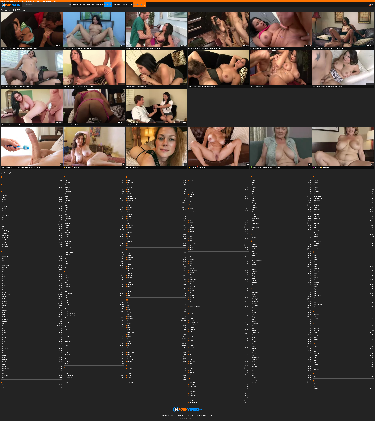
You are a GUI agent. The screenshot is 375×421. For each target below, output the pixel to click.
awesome (32, 247)
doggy (94, 304)
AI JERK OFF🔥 (140, 5)
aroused (32, 222)
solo (281, 373)
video (344, 332)
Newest (82, 5)
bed (32, 283)
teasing (344, 271)
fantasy (156, 187)
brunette (32, 362)
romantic (281, 271)
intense (156, 380)
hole (156, 334)
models (219, 288)
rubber (281, 280)
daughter (94, 286)
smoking (281, 362)
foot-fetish (156, 225)
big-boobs (32, 297)
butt (32, 377)
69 (32, 188)
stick (344, 207)
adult (32, 202)
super (344, 239)
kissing (219, 211)
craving (94, 234)
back (32, 258)
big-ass (32, 292)
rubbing (281, 282)
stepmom (344, 203)
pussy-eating (281, 227)
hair (156, 303)
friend (156, 239)
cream (94, 239)
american (32, 211)
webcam (344, 349)
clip (94, 205)
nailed (219, 313)
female (156, 196)
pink (281, 189)
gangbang (156, 257)
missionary (219, 279)
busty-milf (32, 375)
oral (219, 366)
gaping (156, 259)
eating (94, 336)
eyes (94, 363)
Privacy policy (180, 415)
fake (156, 180)
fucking (156, 241)
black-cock (32, 317)
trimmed (344, 302)
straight (344, 212)
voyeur (344, 339)
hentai (156, 327)
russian (281, 285)
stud (344, 225)
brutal (32, 364)
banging (32, 267)
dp (94, 320)
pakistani (219, 382)
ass (32, 229)
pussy (281, 225)
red (281, 251)
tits (344, 293)
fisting (156, 216)
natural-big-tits (219, 322)
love (219, 245)
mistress (219, 281)
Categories (90, 5)
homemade (156, 339)
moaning (219, 286)
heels (156, 325)
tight (344, 289)
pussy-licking (281, 230)
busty (32, 373)
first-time (156, 212)
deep (94, 291)
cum (94, 245)
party (219, 389)
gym (156, 295)
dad (94, 275)
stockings (344, 209)
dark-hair (94, 284)
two (344, 307)
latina (219, 222)
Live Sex (108, 5)
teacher (344, 268)
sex (281, 310)
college (94, 216)
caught (94, 189)
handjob (156, 312)
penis (219, 398)
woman (344, 365)
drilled (94, 327)
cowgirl (94, 232)
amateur (32, 206)
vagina (344, 326)
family (156, 185)
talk (344, 259)
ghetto (156, 264)
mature (219, 272)
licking (219, 229)
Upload (210, 415)
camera (32, 387)
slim (281, 350)
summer (344, 236)
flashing (156, 218)
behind (32, 285)
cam (32, 385)
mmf (219, 284)
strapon (344, 216)
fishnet (156, 214)
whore (344, 358)
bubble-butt (32, 368)
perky (281, 180)
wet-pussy (344, 353)
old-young (219, 361)
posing (281, 203)
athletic (32, 242)
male (219, 261)
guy (156, 293)
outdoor (219, 372)
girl (156, 266)
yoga (344, 386)
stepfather (344, 200)
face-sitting (94, 377)
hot (156, 345)
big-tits (32, 306)
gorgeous (156, 284)
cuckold (94, 243)
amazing (32, 208)
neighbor (219, 329)
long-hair (219, 240)
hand (156, 309)
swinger (344, 248)
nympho (219, 347)
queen (281, 237)
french (156, 236)
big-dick (32, 303)
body (32, 330)
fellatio (156, 194)
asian (32, 226)
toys (344, 300)
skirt (281, 344)
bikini (32, 308)
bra (32, 350)
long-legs (219, 243)
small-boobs (281, 357)
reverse (281, 258)
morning (219, 295)
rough (281, 276)
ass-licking (32, 233)
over (219, 375)
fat (156, 189)
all (32, 204)
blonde (32, 324)
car (94, 180)
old (219, 359)
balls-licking (32, 265)
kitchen (219, 213)
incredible (156, 368)
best (32, 288)
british (32, 357)
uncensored (344, 314)
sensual (281, 308)
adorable (32, 199)
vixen (344, 337)
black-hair (32, 321)
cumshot (94, 254)
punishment (281, 223)
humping (156, 359)
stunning (344, 230)
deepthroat (94, 293)
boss (32, 341)
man (219, 263)
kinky (219, 208)
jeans (219, 192)
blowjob (32, 326)
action (32, 197)
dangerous (94, 280)
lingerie (219, 231)
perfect (219, 400)
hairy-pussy (156, 307)
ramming (281, 244)
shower (281, 330)
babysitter (32, 256)
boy (32, 346)
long (219, 238)
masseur (219, 268)
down (94, 318)
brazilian (32, 353)
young (344, 388)
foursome (156, 232)
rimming (281, 267)
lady (219, 220)
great (156, 289)
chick (94, 198)
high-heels (156, 332)
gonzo (156, 280)
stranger (344, 214)
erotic (94, 345)
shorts (281, 326)
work (344, 367)
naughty (219, 327)
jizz (219, 197)
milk (219, 277)
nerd (219, 331)
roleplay (281, 269)
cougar (94, 227)
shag (281, 317)
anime (32, 220)
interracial (156, 382)
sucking (344, 234)
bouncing (32, 344)
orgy (219, 370)
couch (94, 225)
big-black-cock (32, 294)
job (219, 199)
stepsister (344, 205)
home (156, 336)
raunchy (281, 247)
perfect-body (219, 402)
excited (94, 352)
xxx (344, 376)
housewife (156, 350)
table (344, 255)
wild (344, 362)
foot (156, 223)
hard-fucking (156, 316)
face (94, 373)
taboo (344, 257)
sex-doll (281, 312)
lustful (219, 249)
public (281, 221)
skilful (281, 337)
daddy (94, 277)
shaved (281, 321)
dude (94, 329)
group (156, 291)
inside (156, 377)
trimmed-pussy (344, 304)
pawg (219, 393)
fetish (156, 203)
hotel (156, 348)
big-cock (32, 301)
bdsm (32, 276)
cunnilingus (94, 257)
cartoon (94, 182)
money (219, 290)
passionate (219, 391)
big (32, 290)
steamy (344, 191)
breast (32, 355)
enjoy (94, 343)
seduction (281, 306)
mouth (219, 299)
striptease (344, 221)
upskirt (344, 318)
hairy (156, 305)
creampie (94, 241)
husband (156, 361)
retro (281, 256)
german (156, 262)
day (94, 289)
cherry (94, 196)
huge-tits (156, 354)
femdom (156, 200)
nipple (219, 336)
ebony (94, 339)
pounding (281, 207)
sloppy (281, 353)
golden (156, 277)
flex (156, 221)
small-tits (281, 359)
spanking (281, 380)
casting (94, 185)
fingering (156, 207)
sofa (281, 368)
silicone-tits (281, 332)
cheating (94, 194)
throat (344, 284)
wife (344, 360)
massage (219, 266)
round (281, 278)
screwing (281, 303)
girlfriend (156, 268)
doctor (94, 302)
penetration (219, 395)
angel (32, 217)
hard (156, 314)
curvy (94, 263)
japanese (219, 188)
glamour (156, 271)
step (344, 194)
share (281, 319)
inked (156, 375)
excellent (94, 350)
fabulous (94, 371)
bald (32, 261)
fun (156, 245)
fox (156, 234)
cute (94, 266)
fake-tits (156, 182)
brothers (32, 359)
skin (281, 339)
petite (281, 182)
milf (219, 275)
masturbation (219, 270)
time (344, 291)
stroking (344, 223)
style (344, 232)
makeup (219, 259)
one (219, 363)
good (156, 282)
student (344, 227)
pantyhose (219, 387)
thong (344, 277)
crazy (94, 236)
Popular (75, 5)
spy (344, 185)
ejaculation (94, 341)
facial (94, 382)
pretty (281, 212)
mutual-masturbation (219, 306)
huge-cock (156, 352)
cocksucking (94, 212)
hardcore (156, 318)
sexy (281, 315)
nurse (219, 343)
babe (32, 254)
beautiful (32, 281)
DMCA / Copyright (167, 415)
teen (344, 273)
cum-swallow (94, 252)
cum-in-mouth (94, 248)
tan (344, 262)
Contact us (190, 415)
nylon (219, 345)
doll (94, 307)
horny (156, 343)
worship (344, 369)
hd (156, 321)
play (281, 191)
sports (344, 180)
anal (32, 213)
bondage (32, 332)
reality (281, 249)
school (281, 297)
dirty (94, 300)
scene (281, 294)
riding (281, 262)
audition (32, 244)
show (281, 328)
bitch (32, 312)
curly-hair (94, 261)
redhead (281, 253)
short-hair (281, 324)
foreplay (156, 230)
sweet (344, 245)
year (344, 384)
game (156, 255)
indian (156, 371)
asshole (32, 240)
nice (219, 334)
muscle (219, 304)
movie (219, 302)
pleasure (281, 194)
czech (94, 268)
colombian (94, 218)
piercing (281, 185)
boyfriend (32, 348)
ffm (156, 205)
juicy (219, 201)
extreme (94, 361)
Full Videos (116, 5)
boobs (32, 337)
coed (94, 214)
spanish (281, 377)
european (94, 348)
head (156, 323)
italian (219, 180)
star (344, 189)
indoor (156, 373)
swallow (344, 243)
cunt (94, 259)
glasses (156, 273)
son (281, 375)
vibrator (344, 330)
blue (32, 328)
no (219, 338)
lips (219, 234)
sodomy (281, 366)
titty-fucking (344, 295)
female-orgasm (156, 198)
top (344, 298)
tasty (344, 264)
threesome (344, 280)
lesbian (219, 227)
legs (219, 225)
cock (94, 209)
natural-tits (219, 325)
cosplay (94, 223)
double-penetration (94, 316)
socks (281, 364)
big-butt (32, 299)
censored (94, 191)
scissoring (281, 301)
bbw (32, 274)
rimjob (281, 265)
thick (344, 275)
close (94, 207)
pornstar (281, 200)
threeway (344, 282)
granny (156, 286)
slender (281, 348)
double (94, 311)
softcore (281, 371)
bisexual (32, 310)
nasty (219, 318)
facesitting (94, 380)
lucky (219, 247)
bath (32, 270)
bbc (32, 272)
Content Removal (201, 415)
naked (219, 316)
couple (94, 230)
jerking (219, 194)
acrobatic (32, 195)
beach (32, 279)
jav (219, 190)
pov (281, 209)
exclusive (94, 354)
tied (344, 286)
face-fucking (94, 375)
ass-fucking (32, 231)
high (156, 330)
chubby (94, 203)
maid (219, 257)
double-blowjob (94, 313)
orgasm (219, 368)
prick (281, 214)
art (32, 224)
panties (219, 384)
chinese (94, 200)
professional (281, 218)
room (281, 274)
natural (219, 320)
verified (344, 328)
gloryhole (156, 275)
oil (219, 357)
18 (32, 180)
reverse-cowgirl (281, 260)
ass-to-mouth (32, 235)
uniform (344, 316)
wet (344, 351)
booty (32, 339)
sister (281, 335)
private (281, 216)
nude (219, 340)
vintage (344, 335)
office (219, 354)
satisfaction (281, 292)
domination (94, 309)
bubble (32, 366)
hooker (156, 341)
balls (32, 263)
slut (281, 355)
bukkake (32, 371)
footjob (156, 227)
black (32, 315)
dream (94, 322)
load (219, 236)
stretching (344, 218)
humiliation (156, 357)
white (344, 356)
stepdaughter (344, 198)
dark (94, 282)
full (156, 243)
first (156, 209)
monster (219, 293)
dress (94, 325)
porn (281, 198)
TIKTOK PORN (127, 5)
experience (94, 359)
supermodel (344, 241)
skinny (281, 341)
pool (281, 196)
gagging (156, 253)
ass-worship (32, 238)
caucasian (94, 187)
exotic (94, 357)
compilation (94, 221)
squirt (344, 187)
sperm (281, 382)
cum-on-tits (94, 250)
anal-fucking (32, 215)
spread (344, 182)
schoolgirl (281, 299)
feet (156, 191)
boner (32, 335)
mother (219, 297)
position (281, 205)
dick (94, 295)
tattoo (344, 266)
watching (344, 347)
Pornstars (99, 5)
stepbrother (344, 196)
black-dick (32, 319)
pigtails (281, 187)
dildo (94, 298)
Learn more (53, 1)
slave (281, 346)
